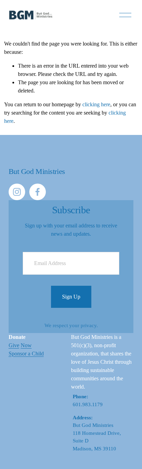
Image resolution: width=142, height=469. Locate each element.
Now (26, 345)
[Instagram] (17, 192)
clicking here (96, 104)
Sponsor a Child (26, 353)
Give (14, 345)
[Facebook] (37, 192)
